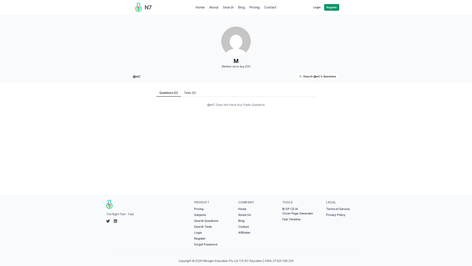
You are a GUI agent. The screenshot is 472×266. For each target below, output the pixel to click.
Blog (241, 221)
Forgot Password (205, 244)
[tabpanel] (236, 105)
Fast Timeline (291, 219)
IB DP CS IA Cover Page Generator (297, 211)
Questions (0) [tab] (168, 93)
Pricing (199, 209)
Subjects (200, 215)
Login (316, 7)
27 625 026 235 (283, 261)
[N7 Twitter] (108, 221)
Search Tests (203, 227)
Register (331, 7)
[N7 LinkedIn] (115, 221)
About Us (244, 215)
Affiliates (244, 232)
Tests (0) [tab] (190, 93)
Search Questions (206, 221)
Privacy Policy (335, 215)
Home (242, 209)
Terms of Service (338, 209)
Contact (243, 227)
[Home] (147, 204)
